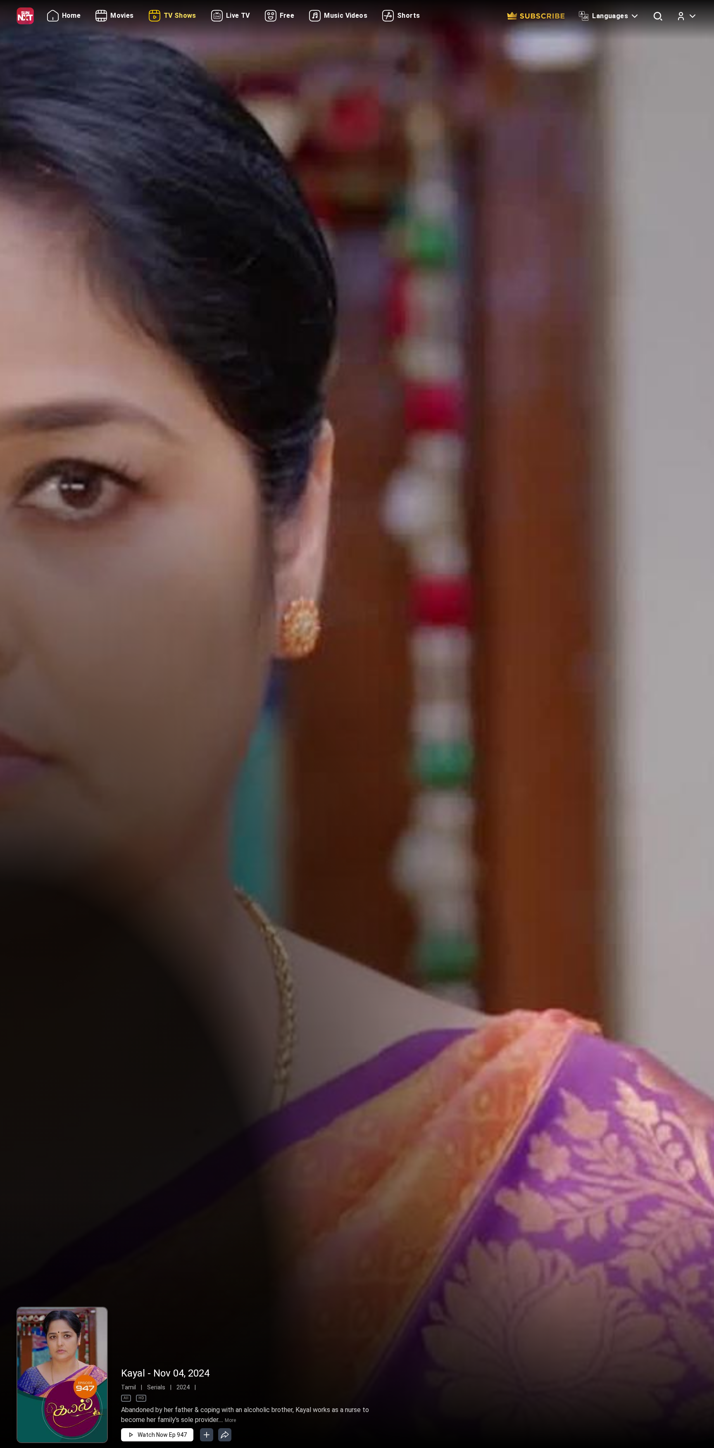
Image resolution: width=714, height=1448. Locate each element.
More (230, 1420)
